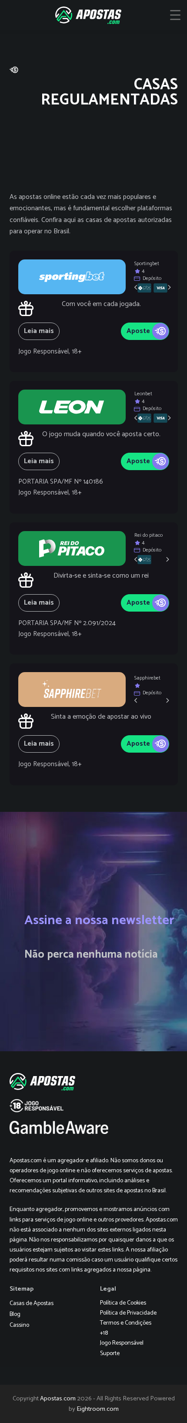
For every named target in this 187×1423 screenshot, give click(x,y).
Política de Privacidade (128, 1313)
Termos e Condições (125, 1323)
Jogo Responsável (122, 1343)
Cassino (19, 1325)
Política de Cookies (123, 1303)
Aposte (138, 331)
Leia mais (39, 331)
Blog (15, 1314)
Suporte (110, 1354)
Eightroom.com (98, 1409)
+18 (104, 1333)
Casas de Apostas (31, 1304)
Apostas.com (58, 1398)
